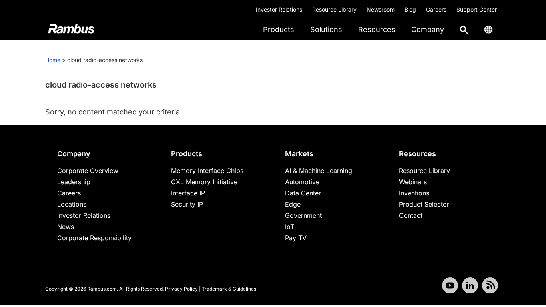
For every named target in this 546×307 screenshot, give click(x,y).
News (65, 227)
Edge (293, 204)
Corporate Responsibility (94, 238)
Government (303, 215)
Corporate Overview (87, 171)
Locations (71, 204)
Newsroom (381, 9)
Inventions (414, 193)
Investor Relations (279, 9)
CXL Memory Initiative (204, 182)
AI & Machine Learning (318, 171)
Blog (410, 9)
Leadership (73, 182)
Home (52, 59)
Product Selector (424, 204)
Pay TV (296, 238)
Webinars (413, 182)
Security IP (187, 204)
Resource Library (334, 9)
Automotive (302, 182)
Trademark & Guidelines (229, 289)
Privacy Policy (181, 289)
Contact (410, 215)
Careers (436, 9)
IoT (289, 227)
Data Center (303, 193)
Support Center (476, 9)
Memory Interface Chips (207, 171)
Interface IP (188, 193)
